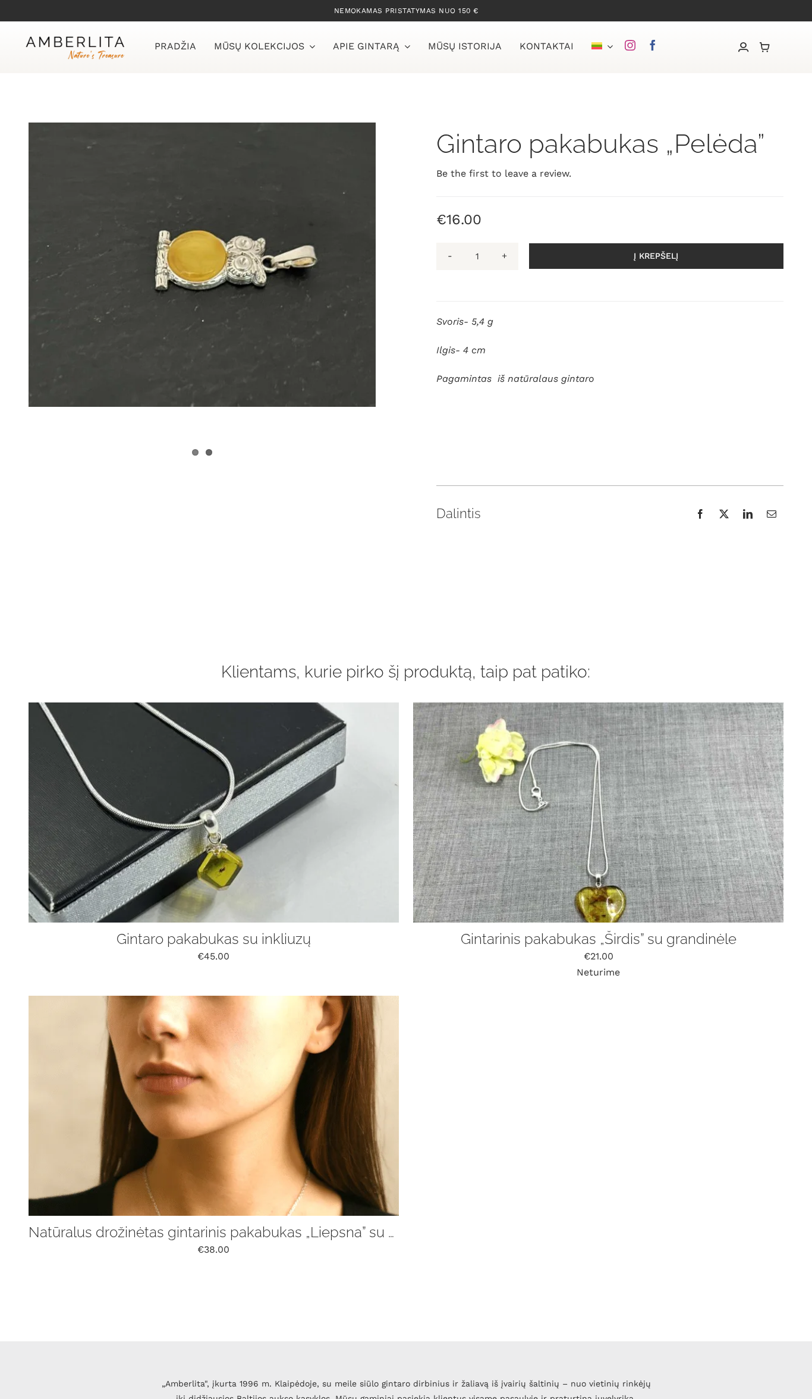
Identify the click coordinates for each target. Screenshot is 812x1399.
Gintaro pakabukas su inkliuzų (214, 939)
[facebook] (652, 45)
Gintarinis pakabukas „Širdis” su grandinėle (599, 939)
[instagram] (630, 45)
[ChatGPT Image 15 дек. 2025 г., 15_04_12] (214, 1000)
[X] (724, 514)
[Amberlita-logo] (75, 37)
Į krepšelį (656, 256)
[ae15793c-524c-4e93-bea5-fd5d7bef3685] (214, 707)
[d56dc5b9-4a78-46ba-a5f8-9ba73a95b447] (598, 707)
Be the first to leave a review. (503, 173)
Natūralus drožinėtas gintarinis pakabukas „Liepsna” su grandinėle (243, 1232)
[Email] (771, 514)
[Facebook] (700, 514)
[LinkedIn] (748, 514)
